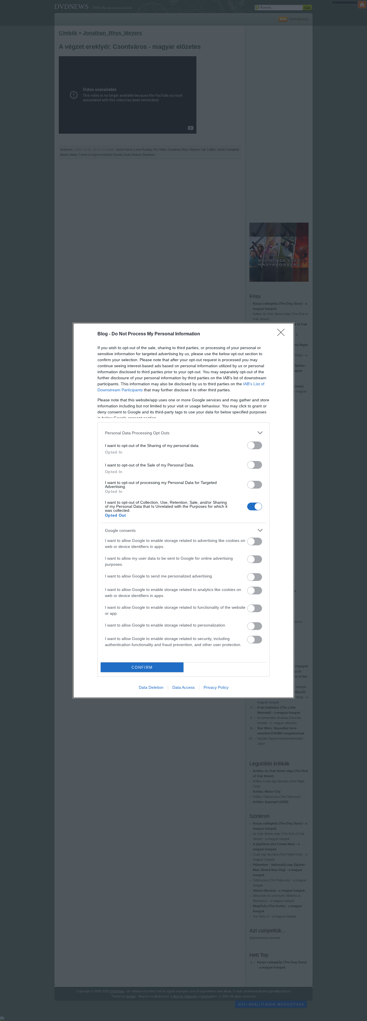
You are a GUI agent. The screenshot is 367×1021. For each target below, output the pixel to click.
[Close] (282, 334)
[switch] (254, 445)
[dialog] (183, 510)
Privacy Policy (216, 687)
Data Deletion (151, 687)
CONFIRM (142, 667)
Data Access (183, 687)
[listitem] (183, 433)
